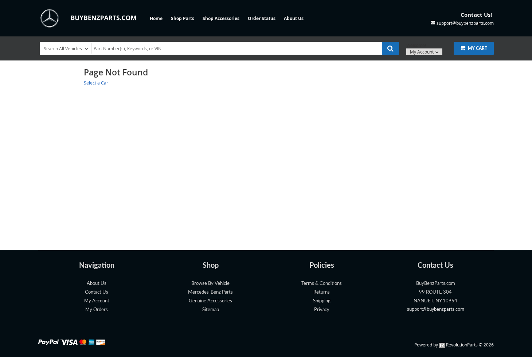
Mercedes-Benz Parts (210, 292)
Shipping (321, 300)
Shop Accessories (221, 18)
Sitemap (210, 309)
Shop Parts (182, 18)
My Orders (96, 309)
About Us (294, 18)
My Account (422, 52)
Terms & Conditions (321, 283)
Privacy (321, 309)
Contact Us (96, 292)
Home (156, 18)
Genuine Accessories (210, 300)
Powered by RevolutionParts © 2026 (454, 345)
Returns (321, 292)
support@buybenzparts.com (435, 309)
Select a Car (96, 83)
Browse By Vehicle (210, 283)
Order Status (261, 18)
